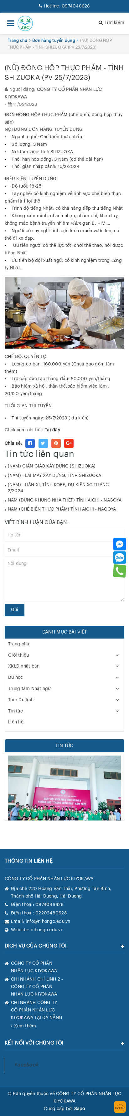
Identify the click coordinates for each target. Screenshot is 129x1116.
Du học (15, 677)
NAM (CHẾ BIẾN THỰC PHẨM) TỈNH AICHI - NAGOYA (62, 509)
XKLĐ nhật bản (23, 666)
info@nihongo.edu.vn (48, 921)
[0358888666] (119, 571)
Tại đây (52, 430)
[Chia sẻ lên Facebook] (30, 443)
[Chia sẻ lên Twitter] (43, 443)
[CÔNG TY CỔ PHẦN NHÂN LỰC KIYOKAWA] (25, 23)
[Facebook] (119, 544)
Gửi (14, 610)
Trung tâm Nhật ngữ (29, 689)
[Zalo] (119, 557)
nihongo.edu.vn (47, 930)
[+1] (69, 443)
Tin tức (15, 711)
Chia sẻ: (13, 443)
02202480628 (51, 913)
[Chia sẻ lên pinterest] (56, 443)
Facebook (26, 1064)
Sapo (79, 1109)
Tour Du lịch (21, 700)
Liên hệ (15, 722)
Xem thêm (25, 1026)
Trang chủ (18, 644)
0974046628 (67, 6)
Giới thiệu (18, 655)
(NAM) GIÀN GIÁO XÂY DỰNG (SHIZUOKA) (51, 466)
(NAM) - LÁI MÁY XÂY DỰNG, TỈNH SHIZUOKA (54, 475)
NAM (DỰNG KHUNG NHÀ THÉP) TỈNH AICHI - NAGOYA (64, 500)
